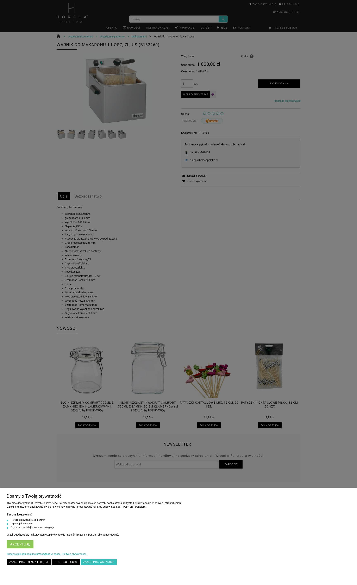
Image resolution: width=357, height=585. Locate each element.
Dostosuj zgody (66, 562)
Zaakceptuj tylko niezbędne (29, 562)
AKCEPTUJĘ (20, 544)
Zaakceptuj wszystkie (98, 562)
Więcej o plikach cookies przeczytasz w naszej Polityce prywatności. (47, 553)
